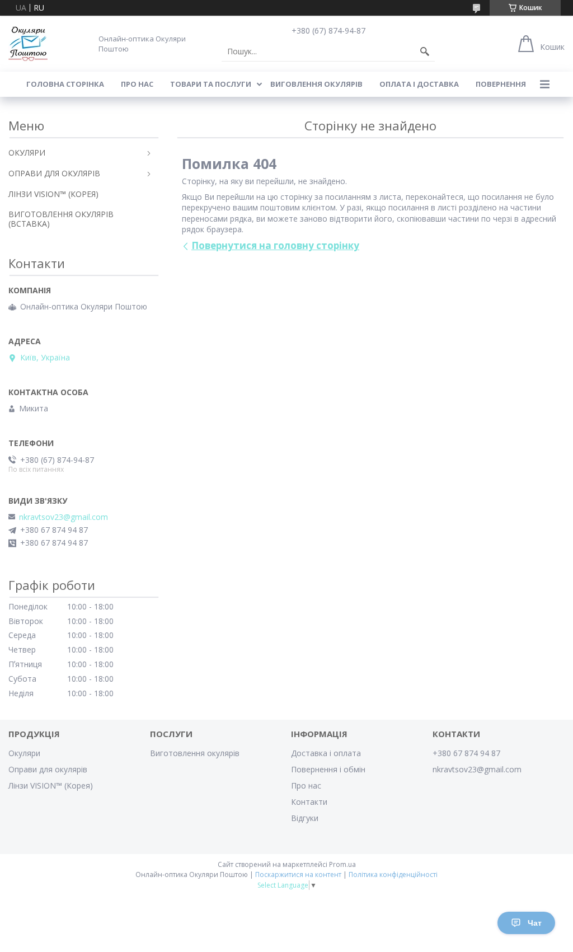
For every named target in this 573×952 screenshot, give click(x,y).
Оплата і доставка (419, 84)
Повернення (501, 84)
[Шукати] (424, 51)
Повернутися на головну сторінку (275, 245)
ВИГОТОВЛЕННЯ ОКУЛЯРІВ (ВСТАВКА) (61, 219)
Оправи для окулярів (47, 769)
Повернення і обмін (328, 769)
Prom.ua (342, 864)
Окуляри (24, 753)
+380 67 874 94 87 (466, 753)
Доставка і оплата (326, 753)
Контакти (309, 801)
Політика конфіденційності (393, 874)
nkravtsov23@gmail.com (63, 517)
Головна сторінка (65, 84)
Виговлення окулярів (316, 84)
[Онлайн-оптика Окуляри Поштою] (28, 43)
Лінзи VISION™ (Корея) (50, 785)
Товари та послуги (210, 84)
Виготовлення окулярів (194, 753)
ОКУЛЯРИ (26, 152)
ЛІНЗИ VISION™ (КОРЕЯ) (53, 194)
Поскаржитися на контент (298, 874)
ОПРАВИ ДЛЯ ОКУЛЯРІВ (54, 173)
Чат (535, 922)
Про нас (137, 84)
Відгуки (304, 818)
